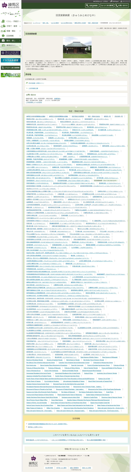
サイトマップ (126, 1)
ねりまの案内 (55, 23)
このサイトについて (50, 455)
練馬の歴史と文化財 (80, 23)
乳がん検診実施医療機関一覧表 (96, 440)
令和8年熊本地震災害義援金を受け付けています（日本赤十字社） (48, 424)
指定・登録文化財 (93, 23)
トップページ (36, 23)
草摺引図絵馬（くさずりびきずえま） (37, 440)
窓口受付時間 (49, 468)
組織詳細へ (57, 98)
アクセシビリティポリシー (75, 455)
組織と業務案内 (74, 468)
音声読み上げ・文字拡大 (101, 1)
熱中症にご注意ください (35, 427)
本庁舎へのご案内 (61, 468)
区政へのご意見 (86, 468)
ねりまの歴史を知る (66, 23)
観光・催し (46, 23)
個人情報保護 (61, 455)
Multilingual (115, 1)
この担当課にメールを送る (34, 102)
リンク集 (87, 455)
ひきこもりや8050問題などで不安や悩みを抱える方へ (68, 440)
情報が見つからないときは (75, 449)
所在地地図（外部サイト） (37, 83)
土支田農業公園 (33, 88)
